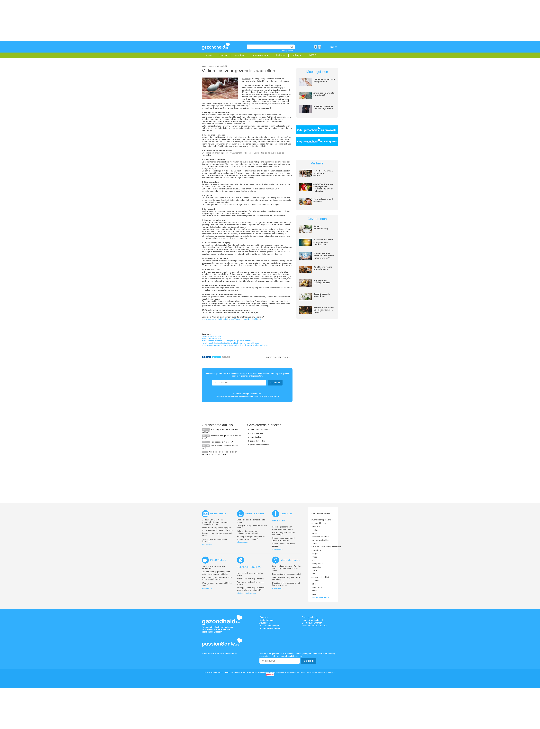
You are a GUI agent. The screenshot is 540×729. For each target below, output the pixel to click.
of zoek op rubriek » (287, 51)
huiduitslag (316, 567)
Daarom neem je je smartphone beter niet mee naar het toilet (216, 573)
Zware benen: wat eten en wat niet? (324, 94)
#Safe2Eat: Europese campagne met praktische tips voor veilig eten (217, 528)
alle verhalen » (278, 588)
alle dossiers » (242, 542)
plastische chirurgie (320, 536)
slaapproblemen (318, 523)
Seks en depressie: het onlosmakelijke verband (247, 532)
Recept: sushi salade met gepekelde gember (283, 539)
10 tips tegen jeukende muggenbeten (324, 80)
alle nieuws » (207, 544)
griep (313, 594)
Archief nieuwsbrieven (269, 628)
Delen (207, 357)
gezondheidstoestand (259, 444)
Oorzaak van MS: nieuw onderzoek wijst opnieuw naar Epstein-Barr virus (215, 522)
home (209, 55)
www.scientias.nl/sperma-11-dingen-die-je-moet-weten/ (226, 341)
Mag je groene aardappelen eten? (322, 281)
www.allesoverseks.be (211, 336)
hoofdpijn (315, 526)
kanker (223, 55)
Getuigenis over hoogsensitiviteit (286, 574)
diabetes (280, 55)
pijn (313, 560)
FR (336, 47)
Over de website (309, 617)
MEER (313, 55)
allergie (297, 55)
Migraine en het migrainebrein (250, 579)
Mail (227, 357)
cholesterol (316, 550)
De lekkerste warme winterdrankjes (322, 268)
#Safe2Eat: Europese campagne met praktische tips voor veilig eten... (323, 187)
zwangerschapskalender (322, 520)
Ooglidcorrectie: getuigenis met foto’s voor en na (286, 584)
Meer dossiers (254, 513)
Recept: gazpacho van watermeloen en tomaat (282, 528)
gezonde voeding (257, 441)
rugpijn (314, 533)
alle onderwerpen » (320, 597)
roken (314, 584)
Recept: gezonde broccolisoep (321, 295)
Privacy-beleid (253, 396)
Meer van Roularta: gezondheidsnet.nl (219, 653)
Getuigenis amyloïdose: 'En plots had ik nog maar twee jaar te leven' (286, 568)
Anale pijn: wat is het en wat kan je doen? (323, 107)
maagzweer (316, 587)
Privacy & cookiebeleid (312, 620)
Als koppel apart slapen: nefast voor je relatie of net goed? (250, 589)
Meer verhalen (290, 560)
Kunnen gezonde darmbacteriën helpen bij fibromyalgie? (323, 255)
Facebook (315, 47)
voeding (239, 55)
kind (313, 574)
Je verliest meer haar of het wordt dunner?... (323, 173)
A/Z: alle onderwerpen (269, 625)
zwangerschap (260, 55)
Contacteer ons (266, 620)
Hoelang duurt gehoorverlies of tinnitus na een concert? (251, 537)
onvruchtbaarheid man (260, 429)
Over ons (263, 617)
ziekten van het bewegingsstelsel (326, 547)
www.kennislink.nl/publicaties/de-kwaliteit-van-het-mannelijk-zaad (230, 343)
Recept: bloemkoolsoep (320, 227)
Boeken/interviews (249, 567)
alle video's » (207, 588)
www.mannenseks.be (211, 338)
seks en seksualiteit (320, 577)
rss (319, 47)
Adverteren (264, 623)
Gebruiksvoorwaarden (312, 623)
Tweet (217, 357)
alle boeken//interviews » (246, 593)
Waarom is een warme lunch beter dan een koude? (323, 309)
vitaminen (315, 580)
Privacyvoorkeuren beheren (314, 625)
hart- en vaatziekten (320, 540)
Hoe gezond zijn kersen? (222, 442)
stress (314, 557)
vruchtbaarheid (256, 433)
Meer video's (218, 560)
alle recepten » (278, 549)
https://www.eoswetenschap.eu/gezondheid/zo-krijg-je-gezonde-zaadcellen (235, 345)
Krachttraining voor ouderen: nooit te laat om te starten (217, 578)
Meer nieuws (218, 513)
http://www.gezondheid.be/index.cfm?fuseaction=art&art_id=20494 (231, 319)
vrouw (314, 543)
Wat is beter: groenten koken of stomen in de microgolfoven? (219, 453)
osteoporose (317, 563)
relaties (314, 590)
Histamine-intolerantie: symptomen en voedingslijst (324, 242)
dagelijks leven (256, 437)
